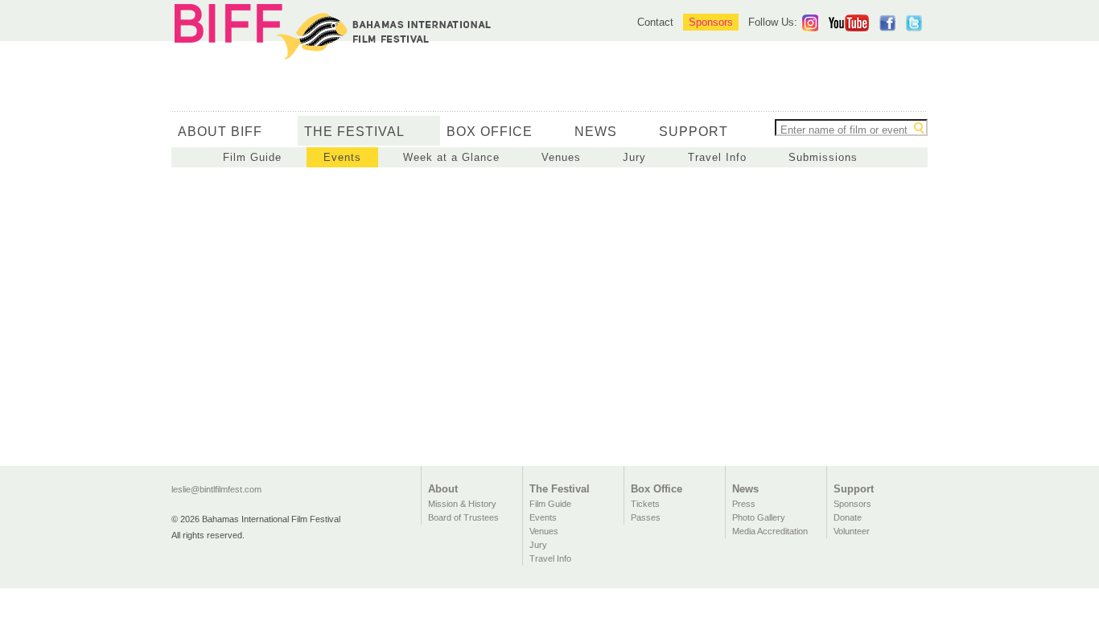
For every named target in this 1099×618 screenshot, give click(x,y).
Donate (848, 517)
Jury (634, 157)
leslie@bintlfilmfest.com (216, 489)
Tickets (645, 504)
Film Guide (252, 157)
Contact (655, 22)
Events (342, 157)
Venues (561, 157)
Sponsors (711, 22)
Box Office (490, 131)
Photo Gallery (758, 517)
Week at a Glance (451, 157)
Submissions (823, 157)
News (595, 131)
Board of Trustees (463, 517)
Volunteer (852, 531)
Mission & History (462, 504)
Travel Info (717, 157)
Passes (646, 517)
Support (693, 131)
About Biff (220, 131)
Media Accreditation (770, 531)
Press (743, 504)
